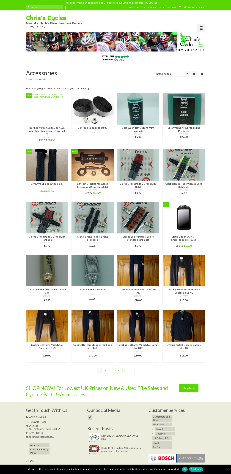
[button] (115, 58)
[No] (227, 469)
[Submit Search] (28, 7)
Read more (92, 134)
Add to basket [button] (47, 144)
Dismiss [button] (161, 2)
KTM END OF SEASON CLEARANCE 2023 (119, 437)
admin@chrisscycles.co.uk (42, 436)
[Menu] (201, 28)
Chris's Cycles (46, 18)
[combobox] (172, 74)
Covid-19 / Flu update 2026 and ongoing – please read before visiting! (122, 449)
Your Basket (195, 7)
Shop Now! (189, 388)
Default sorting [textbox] (163, 73)
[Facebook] (66, 7)
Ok (184, 469)
